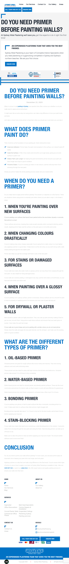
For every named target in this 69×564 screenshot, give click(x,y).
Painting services (25, 516)
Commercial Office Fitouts (10, 514)
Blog (5, 490)
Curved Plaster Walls (11, 511)
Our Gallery (52, 4)
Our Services (30, 4)
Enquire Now (27, 9)
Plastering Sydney (25, 514)
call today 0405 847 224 (13, 9)
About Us (39, 488)
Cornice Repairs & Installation (25, 508)
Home (21, 4)
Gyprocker (7, 505)
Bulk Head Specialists (26, 505)
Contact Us (42, 4)
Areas (61, 4)
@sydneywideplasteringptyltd (46, 532)
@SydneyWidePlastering (44, 529)
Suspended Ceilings (25, 511)
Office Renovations (10, 507)
